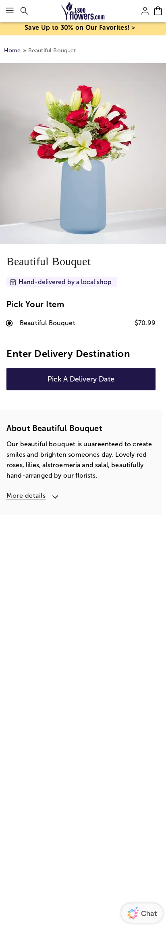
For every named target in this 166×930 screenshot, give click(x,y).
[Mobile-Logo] (83, 11)
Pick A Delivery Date (81, 379)
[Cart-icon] (158, 11)
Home (12, 50)
